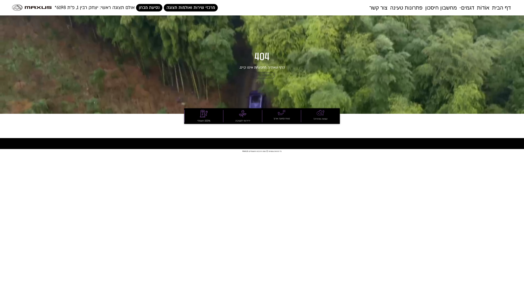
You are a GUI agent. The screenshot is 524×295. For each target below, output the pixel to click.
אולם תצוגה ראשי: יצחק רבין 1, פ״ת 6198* (95, 8)
